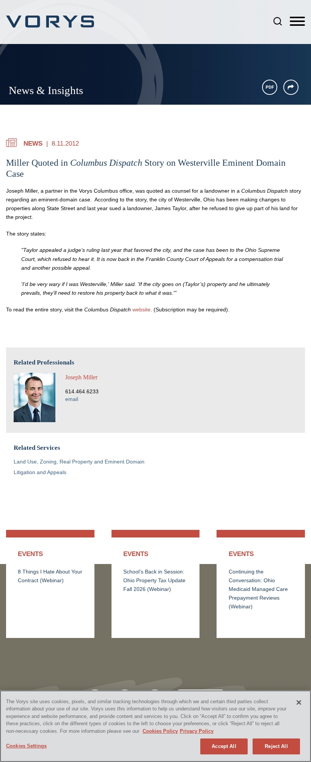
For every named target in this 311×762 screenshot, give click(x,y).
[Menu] (297, 21)
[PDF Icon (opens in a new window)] (269, 87)
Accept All (224, 746)
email (71, 399)
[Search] (277, 21)
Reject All (276, 746)
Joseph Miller (81, 377)
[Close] (299, 702)
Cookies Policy (160, 731)
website (141, 310)
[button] (290, 87)
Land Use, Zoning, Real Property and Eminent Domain (79, 462)
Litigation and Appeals (40, 472)
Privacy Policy (197, 731)
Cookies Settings (26, 746)
